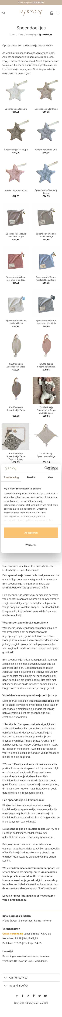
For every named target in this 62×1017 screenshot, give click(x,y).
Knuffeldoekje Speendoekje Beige (16, 365)
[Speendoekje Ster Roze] (15, 173)
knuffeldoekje (10, 587)
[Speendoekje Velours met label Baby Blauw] (46, 260)
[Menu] (58, 13)
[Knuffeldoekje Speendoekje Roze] (46, 347)
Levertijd (7, 951)
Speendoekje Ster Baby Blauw (46, 191)
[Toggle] (5, 977)
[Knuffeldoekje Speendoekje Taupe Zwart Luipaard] (46, 390)
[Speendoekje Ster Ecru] (15, 92)
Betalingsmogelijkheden (16, 915)
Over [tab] (51, 477)
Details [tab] (31, 477)
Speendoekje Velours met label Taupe (16, 235)
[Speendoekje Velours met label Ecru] (15, 303)
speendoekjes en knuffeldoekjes (25, 829)
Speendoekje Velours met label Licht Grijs (46, 322)
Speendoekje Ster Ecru (16, 109)
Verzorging (31, 34)
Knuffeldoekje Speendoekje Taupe (16, 408)
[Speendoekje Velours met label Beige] (46, 216)
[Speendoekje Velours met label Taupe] (15, 216)
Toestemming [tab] (11, 477)
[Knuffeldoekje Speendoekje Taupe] (15, 390)
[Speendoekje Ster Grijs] (46, 132)
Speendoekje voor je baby (15, 566)
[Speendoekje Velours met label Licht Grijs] (46, 303)
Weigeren (31, 545)
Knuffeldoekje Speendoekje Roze (46, 365)
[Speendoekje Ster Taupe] (15, 132)
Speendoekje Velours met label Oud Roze (16, 278)
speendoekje (15, 575)
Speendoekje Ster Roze (16, 190)
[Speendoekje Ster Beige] (46, 92)
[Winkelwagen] (52, 13)
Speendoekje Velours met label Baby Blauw (46, 278)
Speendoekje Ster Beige (46, 109)
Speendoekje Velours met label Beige (46, 235)
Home (12, 34)
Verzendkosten (11, 928)
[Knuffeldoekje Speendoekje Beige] (15, 347)
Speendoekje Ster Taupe (16, 149)
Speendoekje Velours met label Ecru (16, 322)
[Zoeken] (3, 13)
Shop (20, 34)
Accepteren (31, 532)
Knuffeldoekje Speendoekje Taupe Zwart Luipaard (46, 410)
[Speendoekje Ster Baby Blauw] (46, 173)
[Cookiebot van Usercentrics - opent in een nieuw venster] (44, 468)
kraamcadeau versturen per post (34, 868)
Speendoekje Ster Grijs (46, 149)
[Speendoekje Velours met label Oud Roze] (15, 260)
